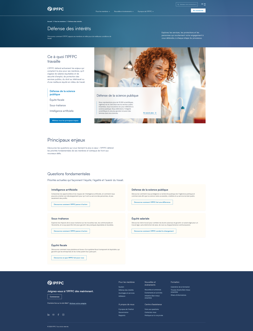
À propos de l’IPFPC (145, 11)
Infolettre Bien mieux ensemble (152, 297)
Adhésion (122, 296)
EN (202, 4)
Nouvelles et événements (123, 11)
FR (205, 4)
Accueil (49, 21)
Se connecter (198, 10)
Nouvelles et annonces (153, 290)
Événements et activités (153, 293)
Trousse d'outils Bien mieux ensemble (180, 291)
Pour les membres (102, 11)
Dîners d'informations (178, 295)
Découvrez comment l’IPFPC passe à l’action (70, 204)
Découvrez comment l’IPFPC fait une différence (152, 202)
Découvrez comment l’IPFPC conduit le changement (154, 231)
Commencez (54, 297)
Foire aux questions (152, 309)
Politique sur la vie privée (154, 315)
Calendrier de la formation (180, 287)
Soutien (121, 287)
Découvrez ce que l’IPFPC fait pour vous (69, 258)
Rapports (122, 315)
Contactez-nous (150, 312)
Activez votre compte (78, 303)
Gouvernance (123, 312)
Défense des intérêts (126, 290)
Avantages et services (127, 293)
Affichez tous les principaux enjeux (65, 121)
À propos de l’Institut (126, 309)
